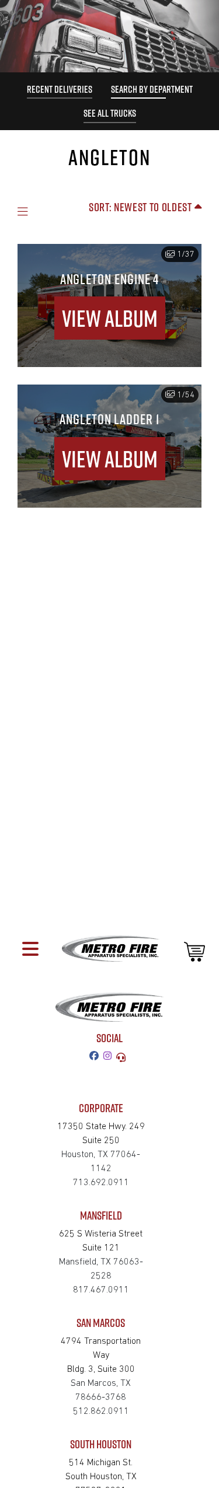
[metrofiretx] (96, 1057)
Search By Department (152, 89)
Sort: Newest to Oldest (141, 207)
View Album (110, 318)
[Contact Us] (123, 1057)
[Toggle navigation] (30, 948)
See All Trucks (110, 113)
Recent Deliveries (59, 89)
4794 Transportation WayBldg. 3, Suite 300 (101, 1355)
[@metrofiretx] (109, 1057)
